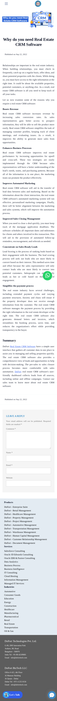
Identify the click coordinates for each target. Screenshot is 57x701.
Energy (7, 602)
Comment (11, 429)
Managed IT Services (14, 583)
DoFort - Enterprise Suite (16, 507)
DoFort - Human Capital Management (22, 535)
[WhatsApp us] (47, 275)
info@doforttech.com (18, 658)
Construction (10, 606)
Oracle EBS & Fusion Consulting (19, 558)
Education (9, 598)
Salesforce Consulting (14, 551)
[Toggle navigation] (6, 3)
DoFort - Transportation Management (21, 528)
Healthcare (9, 609)
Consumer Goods (12, 595)
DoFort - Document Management (19, 543)
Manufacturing (11, 613)
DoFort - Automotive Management (20, 525)
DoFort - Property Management (19, 517)
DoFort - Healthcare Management (20, 514)
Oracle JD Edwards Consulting (18, 554)
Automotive (9, 591)
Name (9, 453)
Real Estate (9, 624)
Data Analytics (11, 561)
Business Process (12, 565)
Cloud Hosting (11, 576)
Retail (7, 620)
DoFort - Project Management (18, 521)
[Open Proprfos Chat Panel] (52, 695)
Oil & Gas (9, 631)
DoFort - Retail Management (17, 510)
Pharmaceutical (11, 616)
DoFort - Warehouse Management (20, 532)
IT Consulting (10, 572)
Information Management (16, 580)
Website (9, 478)
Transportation (11, 627)
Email (9, 465)
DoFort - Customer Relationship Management (25, 539)
